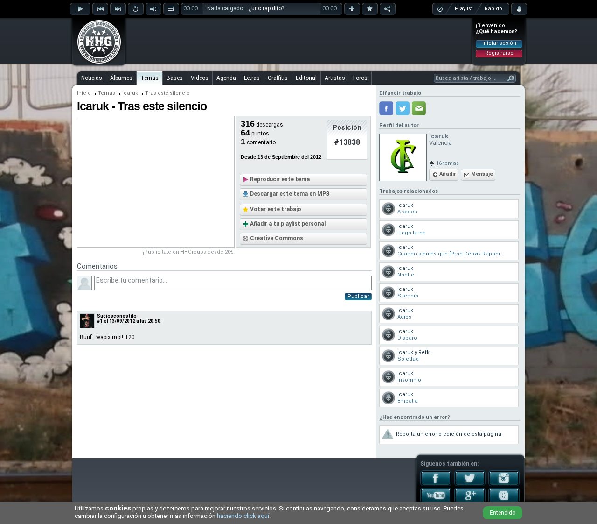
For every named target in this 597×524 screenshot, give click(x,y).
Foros (360, 78)
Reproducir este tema (280, 179)
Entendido (502, 513)
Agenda (226, 78)
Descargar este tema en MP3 (289, 194)
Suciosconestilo (117, 316)
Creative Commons (276, 238)
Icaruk (130, 93)
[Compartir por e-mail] (419, 108)
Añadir (447, 174)
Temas (149, 78)
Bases (175, 78)
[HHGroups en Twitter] (470, 484)
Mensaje (482, 174)
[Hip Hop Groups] (96, 63)
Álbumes (121, 78)
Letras (252, 78)
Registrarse (499, 53)
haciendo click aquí (243, 515)
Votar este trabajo (275, 209)
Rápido (493, 9)
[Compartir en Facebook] (386, 108)
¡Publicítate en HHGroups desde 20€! (189, 252)
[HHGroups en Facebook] (435, 484)
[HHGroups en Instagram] (504, 484)
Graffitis (278, 78)
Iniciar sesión (499, 43)
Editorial (306, 78)
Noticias (91, 78)
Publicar (358, 296)
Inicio (84, 93)
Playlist (463, 9)
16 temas (447, 163)
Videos (199, 78)
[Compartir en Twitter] (403, 108)
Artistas (335, 78)
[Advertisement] (299, 41)
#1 (100, 321)
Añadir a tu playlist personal (288, 223)
